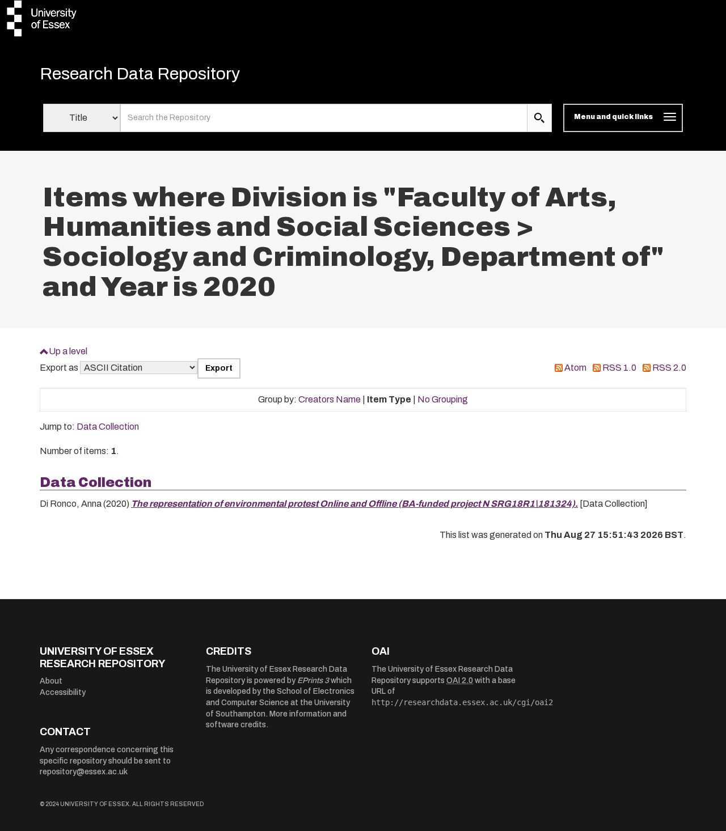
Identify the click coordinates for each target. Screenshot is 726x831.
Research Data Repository (140, 74)
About (51, 681)
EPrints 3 (313, 680)
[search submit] (539, 118)
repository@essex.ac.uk (84, 772)
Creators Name (329, 399)
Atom (575, 367)
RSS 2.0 (669, 367)
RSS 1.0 (619, 367)
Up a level (68, 351)
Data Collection (108, 426)
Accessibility (63, 692)
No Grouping (442, 399)
